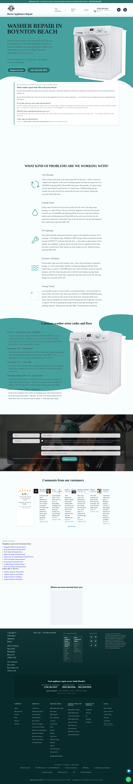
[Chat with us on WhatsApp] (128, 779)
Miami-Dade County (74, 709)
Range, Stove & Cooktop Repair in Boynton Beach (18, 557)
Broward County (72, 722)
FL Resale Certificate (47, 772)
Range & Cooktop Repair (39, 730)
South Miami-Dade (73, 719)
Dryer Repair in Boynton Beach (13, 552)
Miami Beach (54, 714)
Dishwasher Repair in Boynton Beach (15, 549)
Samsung (88, 719)
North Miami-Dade (73, 713)
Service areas (73, 10)
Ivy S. (54, 490)
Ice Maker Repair (37, 742)
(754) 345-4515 (102, 9)
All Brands (89, 709)
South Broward (72, 725)
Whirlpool (88, 722)
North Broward (72, 728)
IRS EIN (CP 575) (62, 772)
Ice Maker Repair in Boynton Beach (14, 564)
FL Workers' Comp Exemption (102, 767)
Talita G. (92, 490)
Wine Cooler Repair (37, 739)
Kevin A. (67, 490)
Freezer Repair (36, 714)
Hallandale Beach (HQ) (56, 708)
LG (87, 716)
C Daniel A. (106, 490)
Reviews (16, 721)
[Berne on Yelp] (125, 10)
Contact (86, 10)
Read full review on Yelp (44, 520)
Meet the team (18, 711)
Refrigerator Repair (37, 711)
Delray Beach (27, 121)
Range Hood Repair (37, 733)
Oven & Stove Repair (38, 727)
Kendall (52, 730)
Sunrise (52, 745)
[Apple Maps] (95, 645)
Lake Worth (35, 121)
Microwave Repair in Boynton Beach (14, 554)
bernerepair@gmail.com (115, 648)
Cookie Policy (108, 714)
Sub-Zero (88, 713)
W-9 (74, 772)
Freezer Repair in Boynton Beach (13, 562)
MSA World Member (86, 772)
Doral (51, 727)
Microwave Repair (37, 736)
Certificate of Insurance (71, 767)
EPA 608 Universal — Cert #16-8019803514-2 (47, 767)
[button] (60, 10)
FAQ (15, 717)
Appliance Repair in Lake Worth (13, 574)
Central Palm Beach (73, 734)
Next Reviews (72, 526)
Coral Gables (53, 724)
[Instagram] (95, 641)
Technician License (25, 767)
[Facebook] (91, 641)
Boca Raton (53, 711)
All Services (35, 708)
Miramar (52, 742)
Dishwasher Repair (37, 724)
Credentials (107, 721)
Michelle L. (43, 490)
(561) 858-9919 (84, 686)
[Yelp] (95, 637)
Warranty (17, 724)
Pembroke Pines (54, 739)
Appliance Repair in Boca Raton (13, 579)
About (16, 708)
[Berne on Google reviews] (119, 10)
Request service (16, 70)
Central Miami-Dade (73, 716)
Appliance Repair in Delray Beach (14, 572)
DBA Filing (86, 767)
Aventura (52, 721)
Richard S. (81, 490)
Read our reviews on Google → (25, 503)
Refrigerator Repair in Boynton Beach (15, 547)
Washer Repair (36, 717)
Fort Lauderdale (54, 717)
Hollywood (53, 736)
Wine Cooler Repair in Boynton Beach (15, 566)
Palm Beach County (73, 731)
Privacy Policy (109, 442)
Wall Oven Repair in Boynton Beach (14, 559)
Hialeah (52, 733)
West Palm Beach (44, 121)
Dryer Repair (36, 721)
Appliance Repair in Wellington (13, 577)
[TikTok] (91, 645)
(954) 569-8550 (68, 686)
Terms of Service (108, 711)
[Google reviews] (91, 637)
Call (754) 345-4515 (95, 1)
